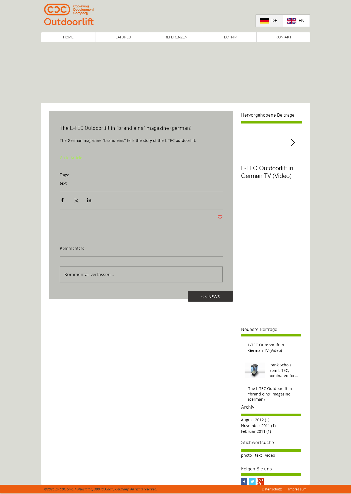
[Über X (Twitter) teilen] (75, 200)
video (270, 455)
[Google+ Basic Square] (260, 481)
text (63, 183)
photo (246, 455)
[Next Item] (292, 143)
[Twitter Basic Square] (252, 481)
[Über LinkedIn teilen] (89, 200)
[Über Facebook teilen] (62, 200)
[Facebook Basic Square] (244, 481)
